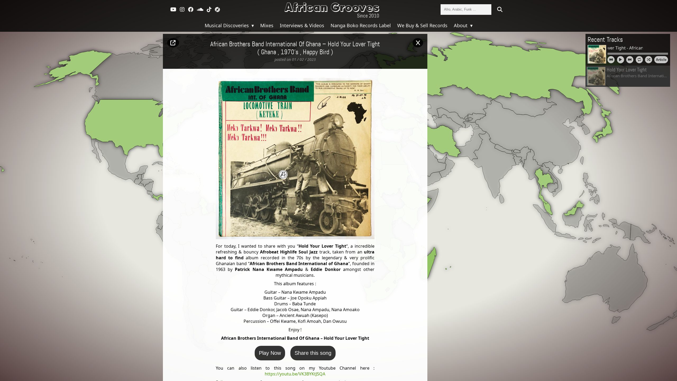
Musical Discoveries (227, 25)
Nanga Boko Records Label (361, 25)
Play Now (270, 353)
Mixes (266, 25)
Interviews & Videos (302, 25)
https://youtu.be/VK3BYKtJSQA (295, 374)
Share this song (313, 353)
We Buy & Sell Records (422, 25)
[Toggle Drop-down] (252, 25)
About (461, 25)
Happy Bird (316, 52)
